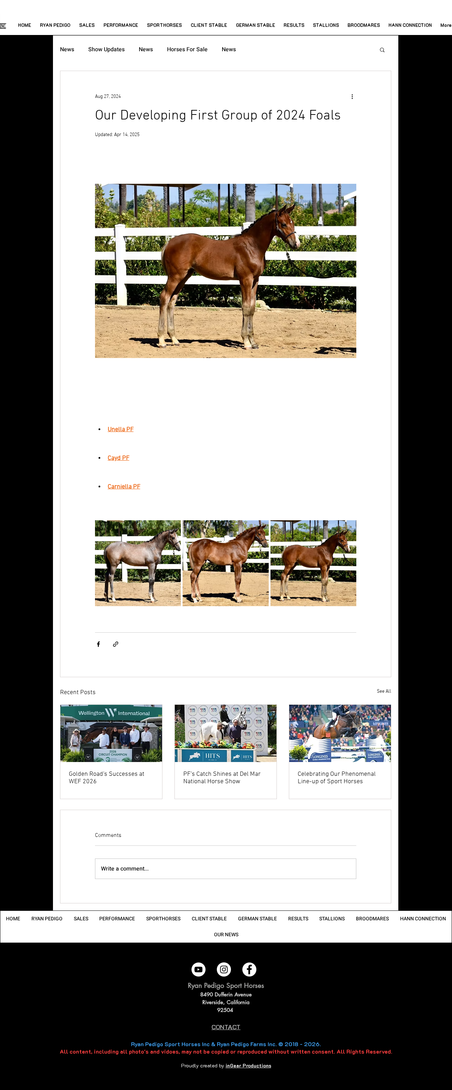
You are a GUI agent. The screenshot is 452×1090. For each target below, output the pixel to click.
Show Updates (106, 49)
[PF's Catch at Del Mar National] (225, 733)
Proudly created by (203, 1065)
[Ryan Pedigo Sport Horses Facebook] (249, 969)
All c (66, 1051)
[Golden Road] (111, 733)
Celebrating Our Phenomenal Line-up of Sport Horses (337, 777)
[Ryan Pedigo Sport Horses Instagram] (224, 969)
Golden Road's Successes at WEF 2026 (106, 777)
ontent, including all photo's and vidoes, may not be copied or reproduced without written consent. (204, 1051)
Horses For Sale (187, 49)
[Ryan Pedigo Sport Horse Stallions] (340, 733)
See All (384, 691)
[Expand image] (138, 563)
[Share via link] (115, 644)
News (67, 49)
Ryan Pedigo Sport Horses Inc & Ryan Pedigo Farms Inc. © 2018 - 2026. (226, 1044)
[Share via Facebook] (98, 644)
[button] (382, 49)
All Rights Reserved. (364, 1051)
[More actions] (352, 96)
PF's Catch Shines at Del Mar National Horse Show (222, 777)
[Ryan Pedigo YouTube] (198, 969)
